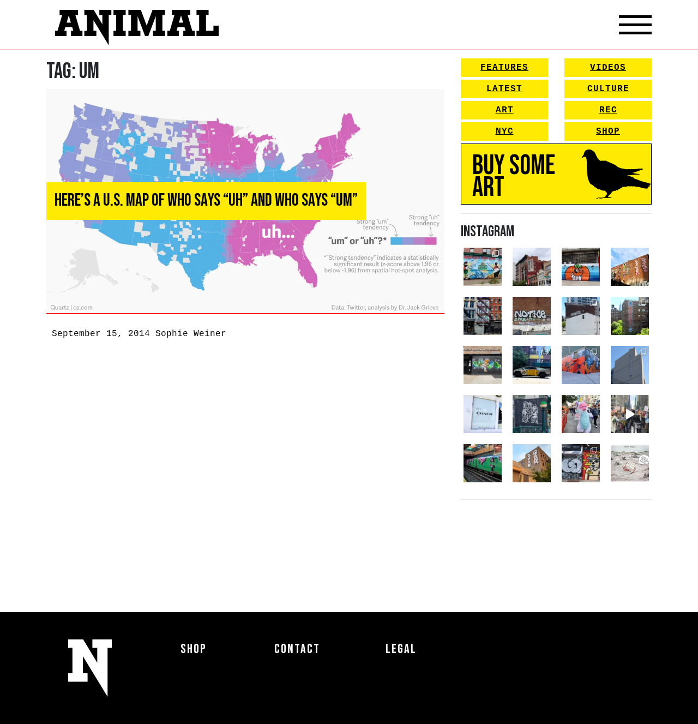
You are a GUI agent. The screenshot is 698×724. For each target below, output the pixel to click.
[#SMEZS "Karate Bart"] (483, 365)
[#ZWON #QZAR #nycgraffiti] (532, 463)
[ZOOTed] (630, 365)
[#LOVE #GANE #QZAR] (483, 316)
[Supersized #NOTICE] (532, 316)
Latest (504, 89)
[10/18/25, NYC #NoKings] (581, 414)
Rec (608, 110)
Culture (608, 89)
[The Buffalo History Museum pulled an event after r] (630, 463)
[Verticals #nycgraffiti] (630, 267)
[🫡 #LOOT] (532, 365)
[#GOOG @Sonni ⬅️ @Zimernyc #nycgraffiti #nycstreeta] (581, 463)
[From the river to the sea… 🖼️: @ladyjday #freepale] (483, 267)
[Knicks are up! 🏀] (581, 365)
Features (504, 68)
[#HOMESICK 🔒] (581, 316)
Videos (608, 68)
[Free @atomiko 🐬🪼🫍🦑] (581, 267)
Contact (297, 649)
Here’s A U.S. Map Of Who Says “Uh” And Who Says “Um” (206, 200)
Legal (401, 649)
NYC (505, 131)
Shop (608, 131)
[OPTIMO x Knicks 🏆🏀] (630, 316)
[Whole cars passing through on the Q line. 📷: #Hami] (483, 463)
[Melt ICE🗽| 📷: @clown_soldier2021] (532, 414)
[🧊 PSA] (483, 414)
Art (505, 110)
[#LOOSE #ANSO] (532, 267)
